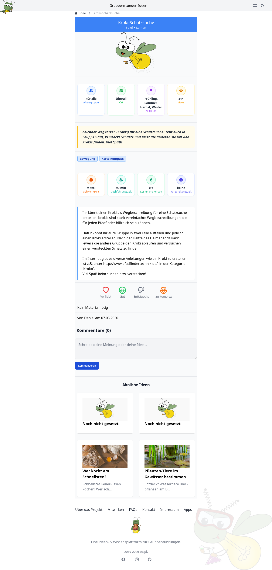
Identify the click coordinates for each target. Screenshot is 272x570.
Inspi (143, 552)
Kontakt (148, 509)
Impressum (169, 509)
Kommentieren (87, 365)
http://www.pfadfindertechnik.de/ (130, 263)
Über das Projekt (88, 509)
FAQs (133, 509)
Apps (188, 509)
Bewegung (87, 159)
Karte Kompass (113, 159)
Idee (82, 13)
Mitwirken (116, 509)
